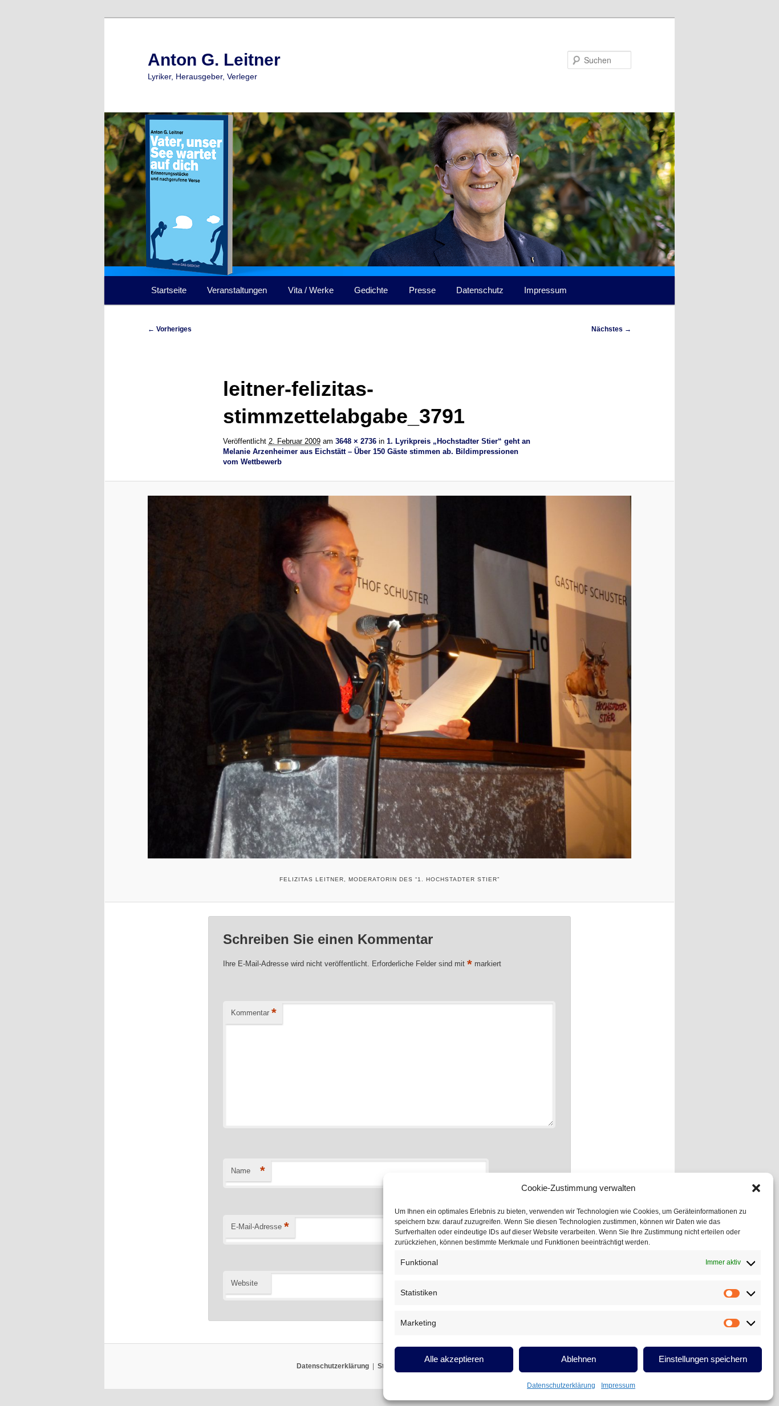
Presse (422, 290)
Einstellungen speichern (703, 1359)
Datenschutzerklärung (561, 1385)
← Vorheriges (170, 329)
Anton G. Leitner (214, 59)
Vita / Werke (311, 290)
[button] (756, 1188)
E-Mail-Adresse (260, 1226)
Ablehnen (578, 1359)
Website (244, 1283)
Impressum (618, 1385)
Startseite (168, 290)
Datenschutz (480, 290)
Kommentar (254, 1013)
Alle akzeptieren (454, 1359)
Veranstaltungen (237, 290)
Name (248, 1171)
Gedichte (371, 290)
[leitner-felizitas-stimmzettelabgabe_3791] (389, 677)
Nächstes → (611, 329)
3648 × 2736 (355, 441)
